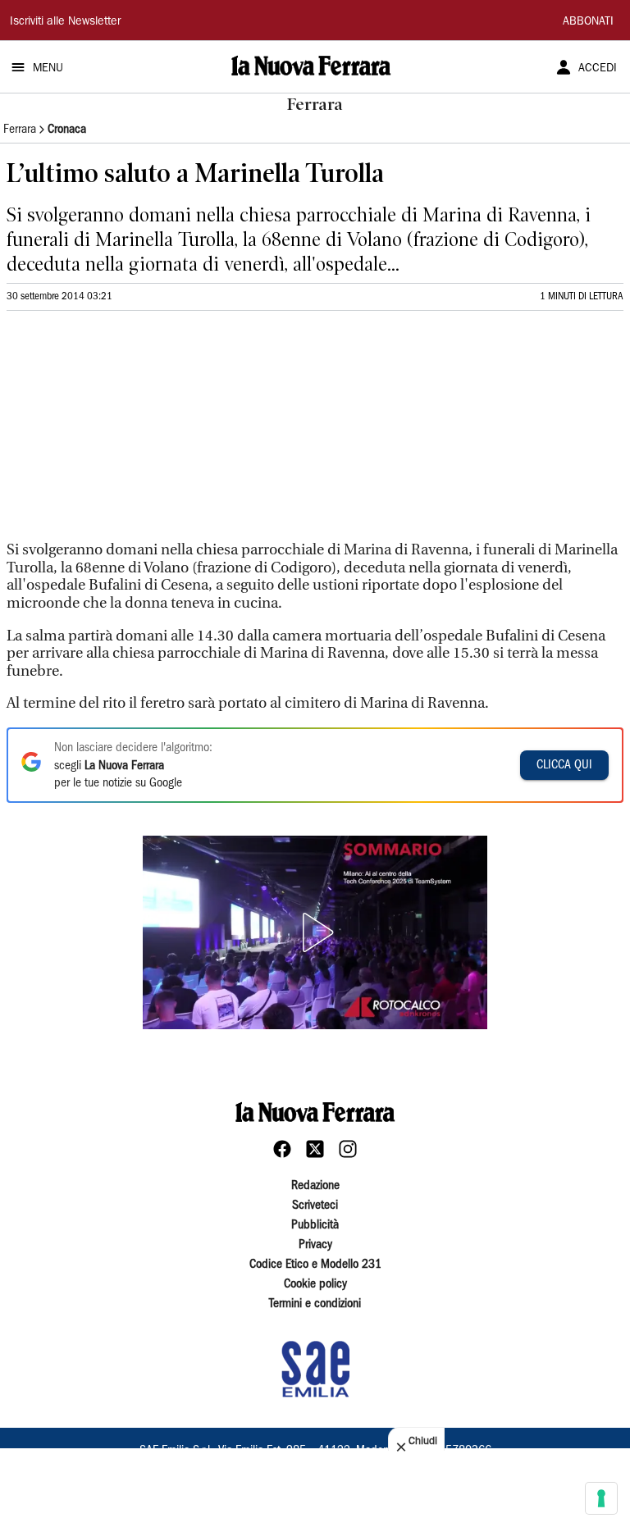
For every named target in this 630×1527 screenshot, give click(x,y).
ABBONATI (588, 22)
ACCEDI (597, 69)
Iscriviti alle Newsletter (65, 22)
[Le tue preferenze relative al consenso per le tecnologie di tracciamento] (601, 1498)
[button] (315, 932)
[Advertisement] (130, 433)
